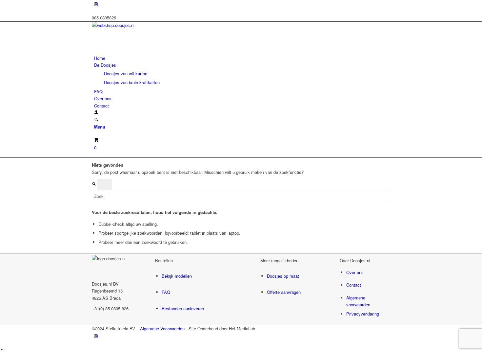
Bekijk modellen (177, 276)
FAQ (166, 292)
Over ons (355, 272)
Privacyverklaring (362, 314)
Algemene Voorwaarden (162, 328)
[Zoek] (96, 120)
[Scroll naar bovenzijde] (2, 349)
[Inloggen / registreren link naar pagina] (96, 112)
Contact (353, 285)
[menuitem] (242, 58)
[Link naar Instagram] (96, 4)
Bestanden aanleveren (183, 308)
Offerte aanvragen (284, 292)
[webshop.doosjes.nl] (141, 25)
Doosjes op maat (283, 276)
